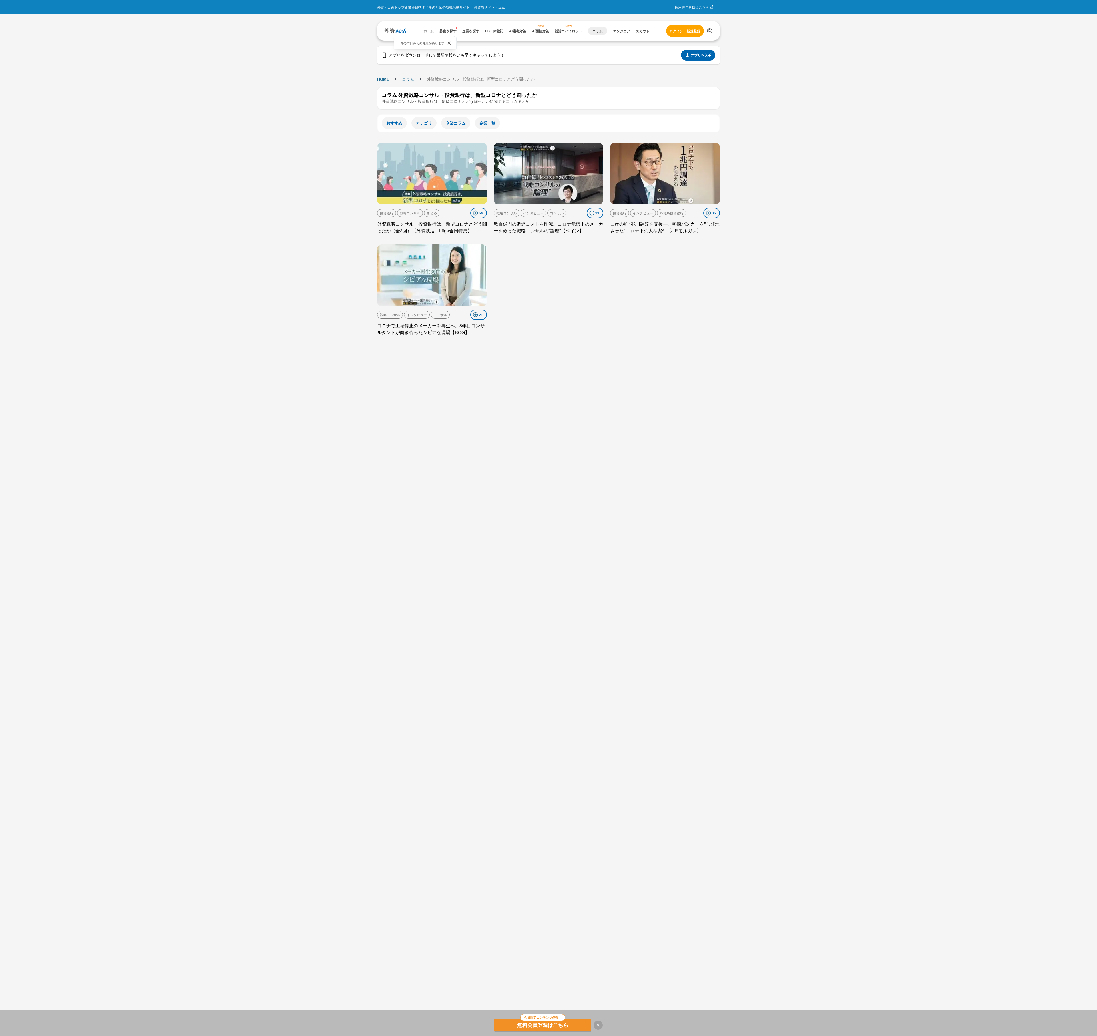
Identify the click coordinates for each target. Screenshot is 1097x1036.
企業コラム (456, 123)
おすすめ (394, 123)
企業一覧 (487, 123)
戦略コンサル (410, 212)
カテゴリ (424, 123)
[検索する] (709, 30)
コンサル (557, 212)
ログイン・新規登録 (685, 30)
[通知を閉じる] (449, 43)
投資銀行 (386, 212)
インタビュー (533, 212)
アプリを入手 (701, 55)
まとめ (432, 212)
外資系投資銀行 (672, 212)
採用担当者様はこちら (692, 7)
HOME (383, 79)
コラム (408, 79)
